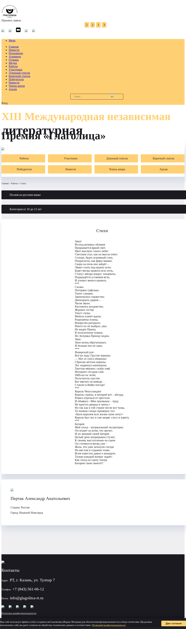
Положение (16, 53)
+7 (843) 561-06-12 (28, 589)
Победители (16, 79)
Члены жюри (17, 85)
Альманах (15, 56)
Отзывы (14, 59)
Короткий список (19, 76)
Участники (15, 69)
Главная (14, 46)
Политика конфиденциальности (18, 613)
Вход (4, 103)
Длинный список (19, 72)
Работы (13, 66)
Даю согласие (174, 623)
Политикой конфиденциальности (109, 625)
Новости (14, 49)
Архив (13, 89)
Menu (12, 40)
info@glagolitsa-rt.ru (26, 598)
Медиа (13, 63)
